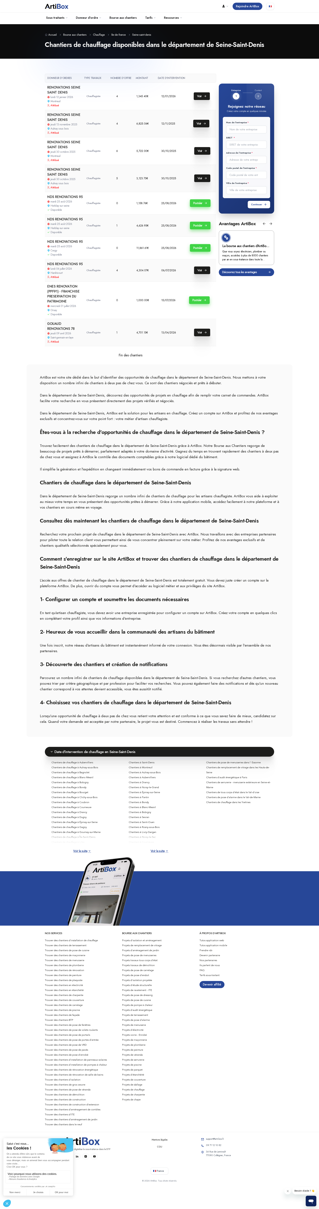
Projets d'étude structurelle (137, 985)
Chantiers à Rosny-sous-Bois (144, 827)
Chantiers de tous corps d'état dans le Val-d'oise (232, 792)
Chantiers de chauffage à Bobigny (70, 782)
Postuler (198, 203)
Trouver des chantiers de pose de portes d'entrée (72, 1040)
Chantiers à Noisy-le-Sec (142, 837)
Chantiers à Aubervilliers (142, 777)
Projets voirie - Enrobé (134, 1035)
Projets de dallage (132, 1084)
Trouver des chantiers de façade (62, 1015)
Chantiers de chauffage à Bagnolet (70, 772)
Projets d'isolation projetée (137, 980)
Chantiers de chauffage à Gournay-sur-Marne (76, 832)
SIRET (229, 137)
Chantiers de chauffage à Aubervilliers (72, 762)
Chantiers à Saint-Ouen (141, 822)
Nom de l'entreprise (236, 122)
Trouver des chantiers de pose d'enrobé (66, 1054)
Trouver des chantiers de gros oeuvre (65, 1084)
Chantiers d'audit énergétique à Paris (226, 777)
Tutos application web (212, 940)
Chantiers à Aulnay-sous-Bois (144, 772)
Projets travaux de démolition (138, 965)
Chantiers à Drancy (139, 782)
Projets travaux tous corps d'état (140, 960)
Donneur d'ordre (87, 18)
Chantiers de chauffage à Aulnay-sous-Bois (75, 767)
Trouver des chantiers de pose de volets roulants (71, 1030)
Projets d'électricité (132, 1030)
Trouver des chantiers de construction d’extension (72, 1104)
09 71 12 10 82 (213, 1145)
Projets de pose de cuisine (136, 1000)
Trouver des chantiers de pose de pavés (66, 1049)
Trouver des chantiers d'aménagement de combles (72, 1109)
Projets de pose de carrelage (138, 970)
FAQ (202, 970)
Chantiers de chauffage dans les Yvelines (228, 802)
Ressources (171, 18)
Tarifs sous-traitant (209, 975)
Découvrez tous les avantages (239, 272)
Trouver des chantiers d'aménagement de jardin (71, 1119)
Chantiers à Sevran (139, 817)
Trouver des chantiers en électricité (64, 985)
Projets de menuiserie (134, 1025)
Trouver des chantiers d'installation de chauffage (71, 940)
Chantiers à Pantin (139, 797)
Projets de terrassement (135, 1015)
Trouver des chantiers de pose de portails (67, 1035)
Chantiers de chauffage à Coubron (70, 802)
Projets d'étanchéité (133, 1074)
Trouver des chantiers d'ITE (60, 1114)
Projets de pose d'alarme (136, 1020)
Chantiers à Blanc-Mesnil (142, 807)
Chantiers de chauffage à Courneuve (71, 807)
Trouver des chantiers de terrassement (65, 945)
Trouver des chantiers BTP (59, 1020)
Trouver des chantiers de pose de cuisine (67, 950)
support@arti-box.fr (215, 1139)
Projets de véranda (132, 1054)
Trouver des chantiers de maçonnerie (65, 955)
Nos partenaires (208, 960)
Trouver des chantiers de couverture (64, 1000)
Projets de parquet (132, 1069)
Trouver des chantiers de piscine (62, 1010)
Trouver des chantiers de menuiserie (64, 960)
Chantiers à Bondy (139, 802)
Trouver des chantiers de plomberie (64, 965)
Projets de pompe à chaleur (137, 1005)
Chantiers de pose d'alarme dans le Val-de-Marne (233, 797)
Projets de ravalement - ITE (137, 990)
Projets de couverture (134, 1079)
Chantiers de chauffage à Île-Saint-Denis (73, 837)
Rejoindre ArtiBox (247, 6)
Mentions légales (159, 1139)
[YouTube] (94, 1156)
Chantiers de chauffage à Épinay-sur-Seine (75, 822)
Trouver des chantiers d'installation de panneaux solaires (76, 1059)
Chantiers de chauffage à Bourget (70, 792)
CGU (159, 1146)
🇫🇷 (270, 6)
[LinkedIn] (77, 1156)
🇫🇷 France (158, 1171)
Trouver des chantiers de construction (65, 1099)
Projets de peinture (132, 1049)
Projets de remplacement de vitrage (142, 945)
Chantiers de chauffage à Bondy (69, 787)
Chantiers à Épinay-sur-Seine (144, 792)
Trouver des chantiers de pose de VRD (66, 1044)
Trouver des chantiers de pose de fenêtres (67, 1025)
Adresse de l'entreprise (238, 152)
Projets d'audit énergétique (137, 1010)
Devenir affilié (212, 984)
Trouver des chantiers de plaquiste (63, 980)
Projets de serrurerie (133, 1059)
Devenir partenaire (210, 955)
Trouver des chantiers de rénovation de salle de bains (74, 1074)
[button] (264, 223)
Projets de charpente (133, 1094)
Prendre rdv (206, 950)
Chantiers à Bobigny (140, 812)
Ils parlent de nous (210, 965)
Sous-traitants (55, 18)
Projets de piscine (132, 1064)
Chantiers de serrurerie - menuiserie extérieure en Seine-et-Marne (238, 785)
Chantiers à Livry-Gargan (142, 832)
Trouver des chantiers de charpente (64, 995)
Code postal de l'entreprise (240, 168)
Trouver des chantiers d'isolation (62, 1079)
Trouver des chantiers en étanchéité (64, 990)
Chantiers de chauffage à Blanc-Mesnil (72, 777)
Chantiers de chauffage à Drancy (69, 812)
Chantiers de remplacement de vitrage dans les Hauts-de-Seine (237, 770)
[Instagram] (85, 1156)
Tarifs (149, 18)
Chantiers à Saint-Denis (141, 762)
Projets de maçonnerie (134, 1040)
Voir (200, 96)
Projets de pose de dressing (137, 995)
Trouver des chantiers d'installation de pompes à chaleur (76, 1064)
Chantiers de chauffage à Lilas (68, 842)
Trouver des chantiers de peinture (63, 975)
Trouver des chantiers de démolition (64, 1094)
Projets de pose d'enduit (135, 975)
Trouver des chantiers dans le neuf (63, 1124)
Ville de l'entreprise (236, 183)
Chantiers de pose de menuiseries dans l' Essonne (233, 762)
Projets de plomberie (133, 1044)
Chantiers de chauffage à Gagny (69, 827)
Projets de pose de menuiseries (139, 955)
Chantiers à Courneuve (141, 842)
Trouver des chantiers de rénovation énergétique (71, 1069)
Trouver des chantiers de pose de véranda (68, 1089)
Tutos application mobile (213, 945)
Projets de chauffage (133, 1089)
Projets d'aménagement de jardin (140, 950)
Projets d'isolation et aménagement (141, 940)
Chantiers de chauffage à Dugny (69, 817)
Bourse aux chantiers (123, 18)
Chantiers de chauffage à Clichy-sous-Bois (74, 797)
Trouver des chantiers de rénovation (64, 970)
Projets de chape (131, 1099)
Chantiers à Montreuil (141, 767)
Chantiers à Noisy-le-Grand (144, 787)
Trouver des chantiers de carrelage (64, 1005)
